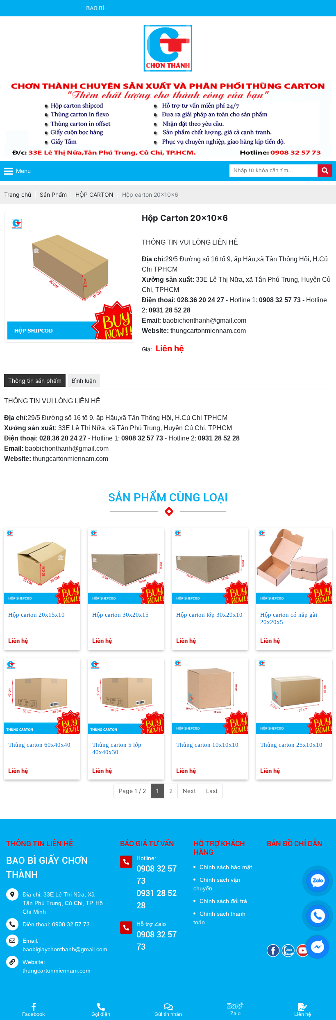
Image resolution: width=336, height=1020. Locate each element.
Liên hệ (18, 641)
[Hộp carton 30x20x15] (126, 566)
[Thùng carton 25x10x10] (294, 696)
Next (189, 790)
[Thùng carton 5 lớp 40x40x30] (126, 696)
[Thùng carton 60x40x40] (42, 696)
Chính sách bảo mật (226, 867)
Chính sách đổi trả (223, 901)
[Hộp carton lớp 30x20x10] (210, 566)
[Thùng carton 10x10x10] (210, 696)
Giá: (147, 349)
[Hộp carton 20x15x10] (42, 566)
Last (212, 790)
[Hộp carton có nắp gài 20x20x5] (294, 566)
